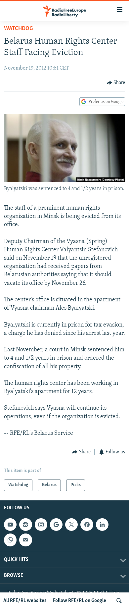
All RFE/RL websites (25, 600)
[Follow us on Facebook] (86, 524)
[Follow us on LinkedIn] (102, 524)
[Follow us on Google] (56, 524)
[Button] (116, 82)
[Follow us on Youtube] (10, 524)
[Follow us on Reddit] (25, 524)
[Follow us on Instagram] (41, 524)
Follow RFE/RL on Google (79, 600)
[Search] (119, 600)
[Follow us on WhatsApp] (10, 539)
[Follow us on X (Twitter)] (71, 524)
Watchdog (18, 29)
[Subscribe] (25, 539)
